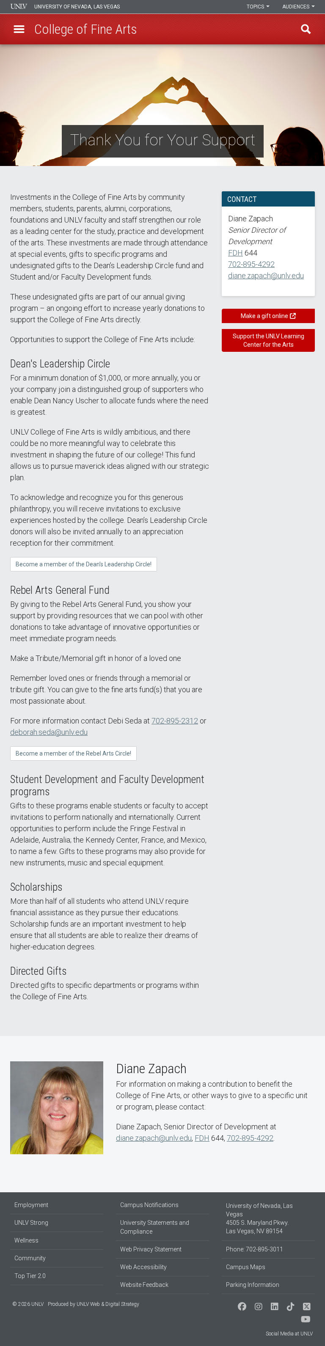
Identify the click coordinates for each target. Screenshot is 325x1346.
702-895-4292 (251, 264)
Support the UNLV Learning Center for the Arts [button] (268, 340)
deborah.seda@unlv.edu (49, 732)
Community (30, 1258)
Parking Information (252, 1284)
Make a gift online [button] (264, 316)
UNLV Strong (31, 1222)
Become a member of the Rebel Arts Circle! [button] (73, 753)
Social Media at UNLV (289, 1334)
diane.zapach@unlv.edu (266, 275)
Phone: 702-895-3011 (254, 1249)
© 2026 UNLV (28, 1304)
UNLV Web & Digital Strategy (108, 1304)
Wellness (26, 1240)
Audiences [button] (296, 7)
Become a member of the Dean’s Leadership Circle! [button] (83, 564)
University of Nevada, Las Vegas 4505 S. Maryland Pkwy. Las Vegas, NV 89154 (259, 1218)
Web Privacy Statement (151, 1249)
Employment (31, 1205)
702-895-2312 (174, 720)
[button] (19, 29)
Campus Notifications (149, 1205)
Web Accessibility (143, 1267)
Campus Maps (245, 1267)
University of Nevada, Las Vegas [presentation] (77, 7)
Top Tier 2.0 (30, 1276)
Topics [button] (256, 7)
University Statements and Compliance (154, 1227)
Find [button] (306, 29)
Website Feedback (144, 1284)
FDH (235, 252)
